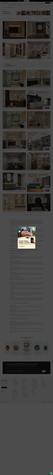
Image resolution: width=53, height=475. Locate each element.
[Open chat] (51, 473)
